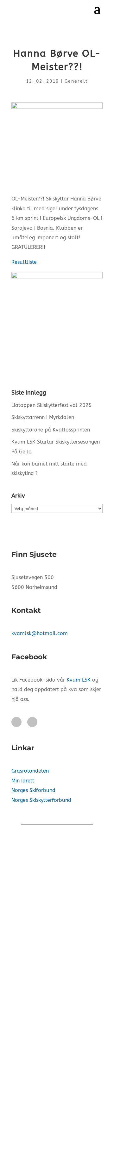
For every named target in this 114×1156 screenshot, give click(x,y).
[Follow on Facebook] (16, 722)
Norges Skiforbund (33, 790)
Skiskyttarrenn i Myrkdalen (42, 417)
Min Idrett (22, 781)
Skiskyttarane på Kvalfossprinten (50, 430)
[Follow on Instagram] (32, 722)
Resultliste (24, 262)
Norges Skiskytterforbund (41, 800)
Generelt (76, 81)
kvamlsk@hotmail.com (39, 633)
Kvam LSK (78, 680)
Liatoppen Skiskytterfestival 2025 (51, 405)
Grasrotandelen (30, 771)
